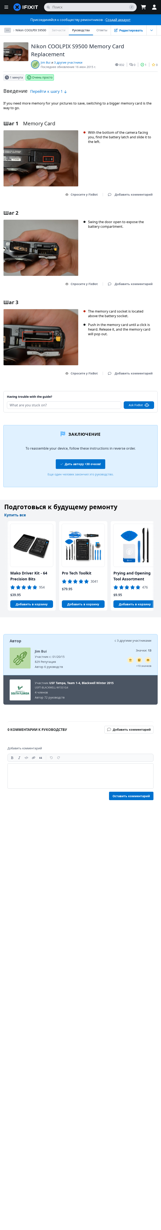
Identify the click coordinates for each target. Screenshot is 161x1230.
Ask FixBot (136, 405)
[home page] (25, 7)
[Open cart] (143, 7)
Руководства (81, 30)
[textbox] (80, 776)
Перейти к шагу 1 (47, 91)
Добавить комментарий (130, 391)
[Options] (7, 30)
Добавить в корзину (32, 604)
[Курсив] (19, 758)
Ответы (101, 30)
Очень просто (42, 77)
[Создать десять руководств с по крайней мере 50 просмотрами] (148, 660)
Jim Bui (46, 62)
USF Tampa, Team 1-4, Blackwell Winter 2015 (81, 683)
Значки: (143, 650)
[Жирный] (12, 758)
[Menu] (6, 7)
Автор (15, 640)
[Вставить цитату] (40, 758)
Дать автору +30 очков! (83, 464)
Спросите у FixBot (84, 194)
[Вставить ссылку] (33, 758)
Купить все (15, 514)
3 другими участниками (134, 640)
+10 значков (143, 666)
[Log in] (154, 7)
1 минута (16, 77)
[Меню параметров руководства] (151, 30)
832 (121, 65)
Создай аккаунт (118, 19)
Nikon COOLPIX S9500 (31, 30)
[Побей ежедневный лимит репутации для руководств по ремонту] (139, 660)
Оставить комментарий (131, 796)
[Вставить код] (26, 758)
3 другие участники (68, 62)
